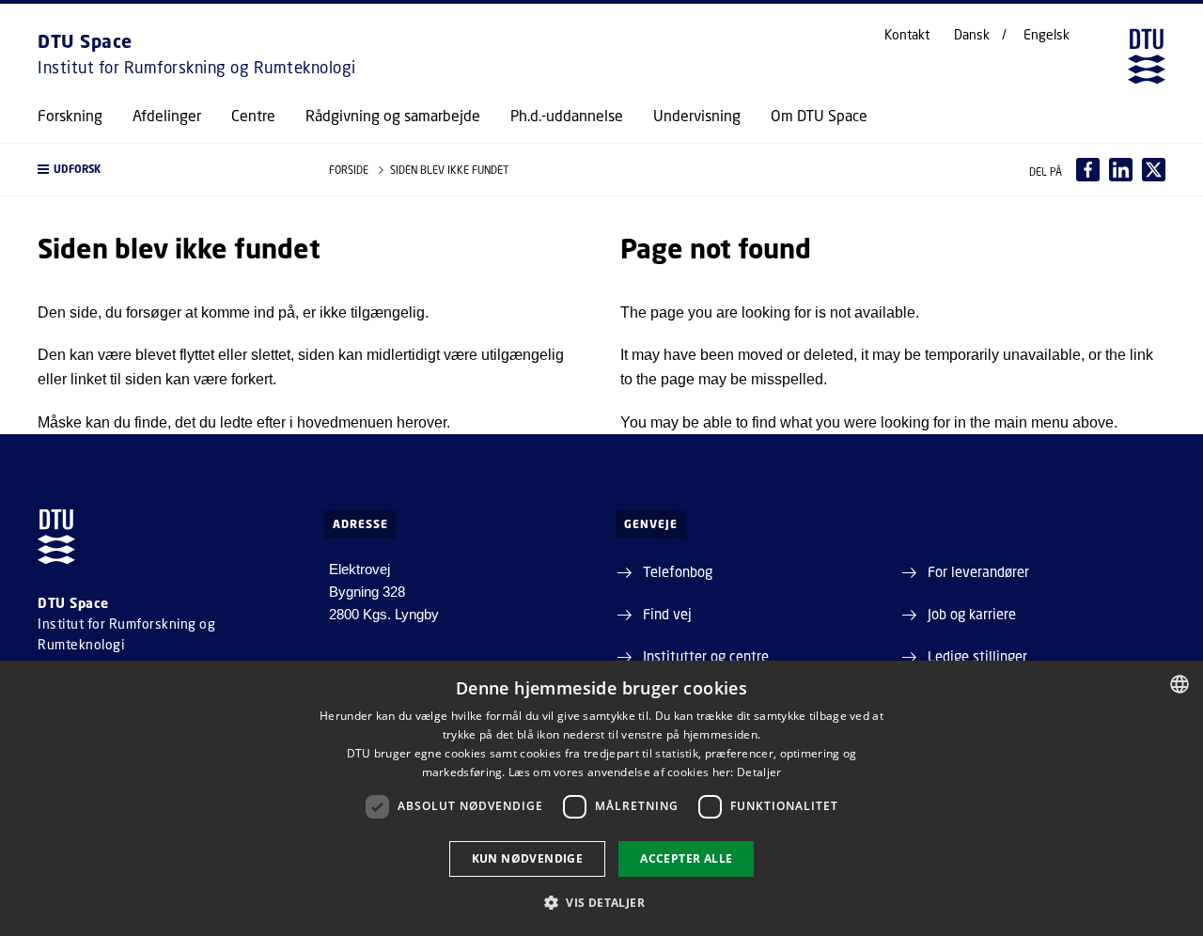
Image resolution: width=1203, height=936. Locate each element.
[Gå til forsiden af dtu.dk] (1146, 56)
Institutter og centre (706, 655)
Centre (253, 115)
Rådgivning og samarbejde (392, 115)
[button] (164, 169)
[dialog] (601, 798)
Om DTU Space (819, 115)
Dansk (972, 34)
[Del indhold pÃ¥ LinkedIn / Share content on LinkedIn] (1121, 169)
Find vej (667, 613)
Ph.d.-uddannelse (566, 115)
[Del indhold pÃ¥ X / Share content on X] (1153, 169)
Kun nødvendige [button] (528, 858)
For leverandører (978, 571)
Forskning (70, 115)
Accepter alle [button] (686, 858)
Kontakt (907, 34)
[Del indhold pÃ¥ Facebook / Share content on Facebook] (1088, 169)
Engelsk (1046, 34)
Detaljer (759, 772)
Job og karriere (972, 613)
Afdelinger (167, 115)
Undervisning (697, 115)
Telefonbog (677, 571)
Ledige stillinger (977, 655)
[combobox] (1179, 684)
